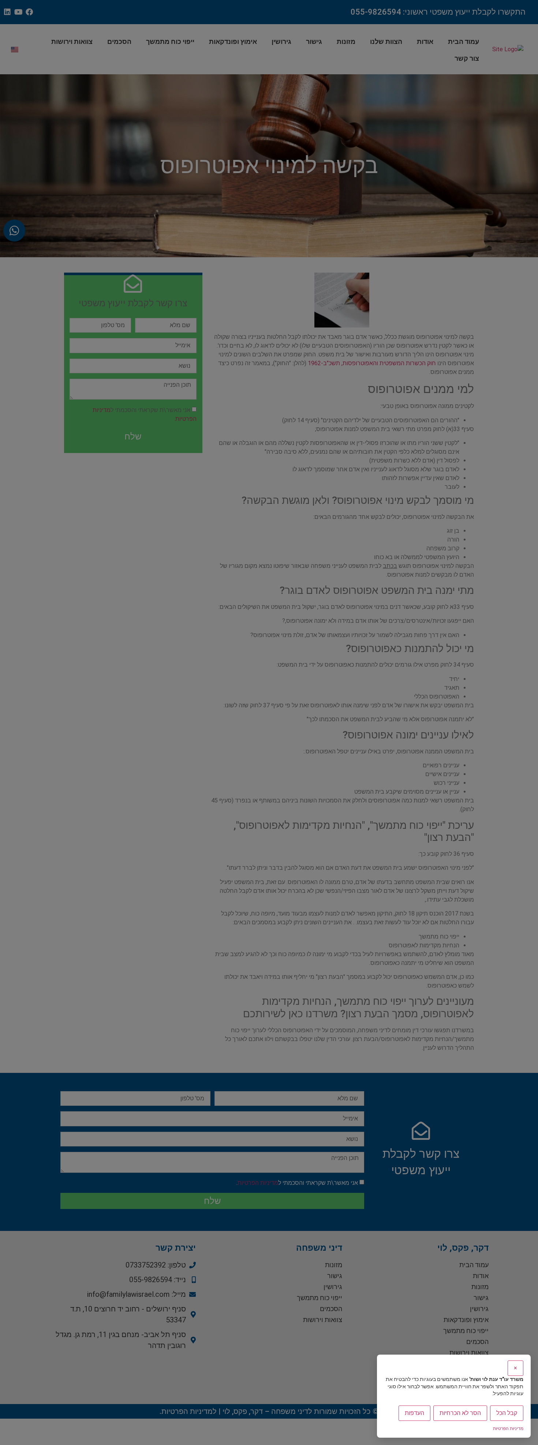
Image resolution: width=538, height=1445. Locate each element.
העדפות (414, 1413)
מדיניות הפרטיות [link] (508, 1428)
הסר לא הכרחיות (460, 1413)
